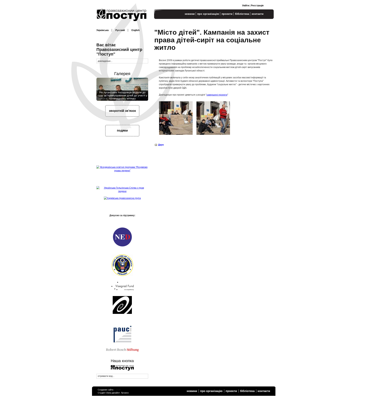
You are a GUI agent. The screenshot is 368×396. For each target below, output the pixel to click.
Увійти (245, 5)
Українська (102, 30)
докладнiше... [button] (105, 61)
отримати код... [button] (106, 376)
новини (190, 13)
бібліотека (242, 13)
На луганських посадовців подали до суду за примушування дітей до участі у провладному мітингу (122, 95)
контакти (258, 13)
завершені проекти (216, 94)
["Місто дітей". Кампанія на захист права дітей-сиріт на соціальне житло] (176, 134)
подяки (122, 130)
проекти (227, 13)
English (135, 30)
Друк (161, 144)
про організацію (208, 13)
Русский (120, 30)
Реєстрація (257, 5)
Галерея (122, 73)
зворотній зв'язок (122, 110)
